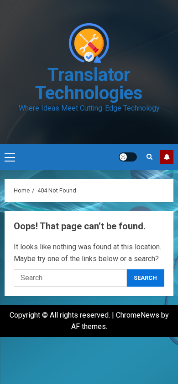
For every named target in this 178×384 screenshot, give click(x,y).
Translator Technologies (89, 84)
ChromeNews (137, 315)
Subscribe (166, 157)
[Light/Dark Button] (128, 157)
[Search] (149, 157)
